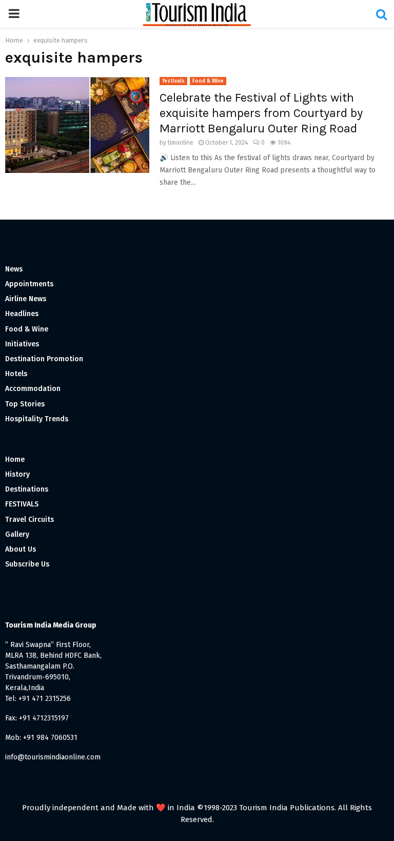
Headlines (21, 313)
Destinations (26, 489)
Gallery (17, 534)
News (14, 269)
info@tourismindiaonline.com (53, 757)
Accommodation (33, 388)
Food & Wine (208, 81)
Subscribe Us (27, 564)
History (17, 474)
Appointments (29, 284)
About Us (20, 549)
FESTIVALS (21, 504)
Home (15, 459)
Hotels (16, 373)
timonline (180, 142)
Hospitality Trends (36, 419)
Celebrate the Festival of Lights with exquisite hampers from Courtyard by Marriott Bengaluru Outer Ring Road (261, 112)
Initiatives (22, 344)
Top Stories (25, 404)
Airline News (25, 299)
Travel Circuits (29, 519)
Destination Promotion (44, 359)
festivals (173, 81)
